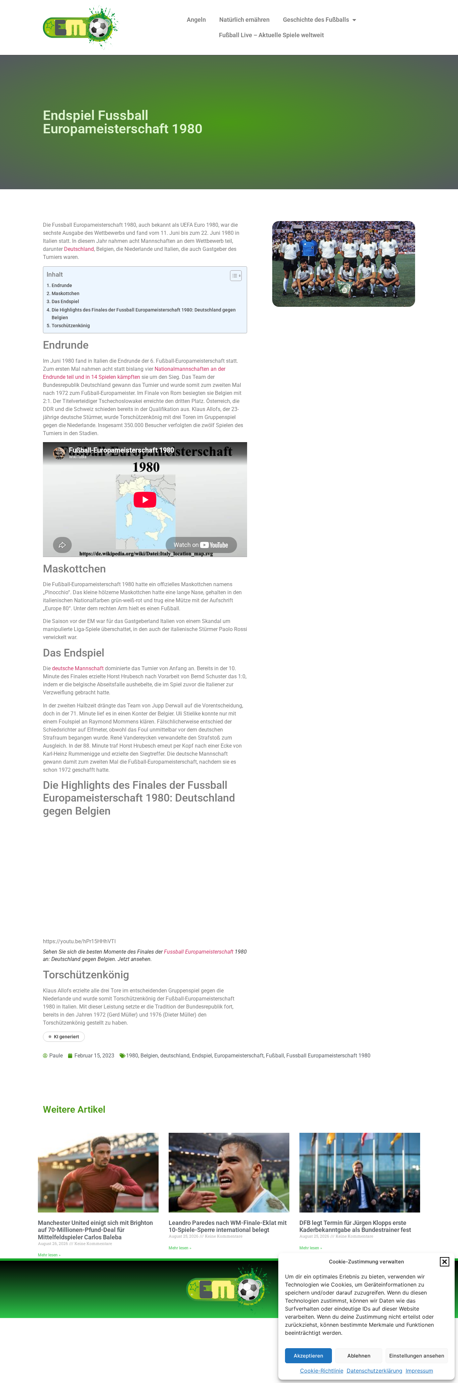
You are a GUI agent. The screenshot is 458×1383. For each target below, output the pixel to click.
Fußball (275, 1055)
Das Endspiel (65, 301)
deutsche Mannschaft (78, 668)
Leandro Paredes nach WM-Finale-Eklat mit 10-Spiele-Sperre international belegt (228, 1226)
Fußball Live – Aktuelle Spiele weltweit (271, 35)
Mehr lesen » (49, 1255)
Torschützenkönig (71, 326)
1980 (132, 1055)
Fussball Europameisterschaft (198, 952)
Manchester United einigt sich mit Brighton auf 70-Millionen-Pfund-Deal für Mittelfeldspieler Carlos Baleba (95, 1230)
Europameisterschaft (239, 1055)
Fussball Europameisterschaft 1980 (328, 1055)
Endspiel (202, 1055)
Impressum (419, 1370)
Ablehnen (358, 1356)
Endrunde (62, 285)
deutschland (174, 1055)
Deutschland (79, 249)
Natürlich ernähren (244, 19)
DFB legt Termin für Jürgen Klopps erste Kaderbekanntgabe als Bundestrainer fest (355, 1226)
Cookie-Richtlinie (321, 1370)
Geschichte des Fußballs (316, 19)
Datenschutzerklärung (374, 1370)
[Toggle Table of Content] (232, 275)
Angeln (196, 19)
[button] (444, 1261)
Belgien (149, 1055)
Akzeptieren (308, 1356)
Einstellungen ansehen (416, 1356)
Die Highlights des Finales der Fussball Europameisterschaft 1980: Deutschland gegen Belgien (144, 314)
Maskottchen (65, 293)
